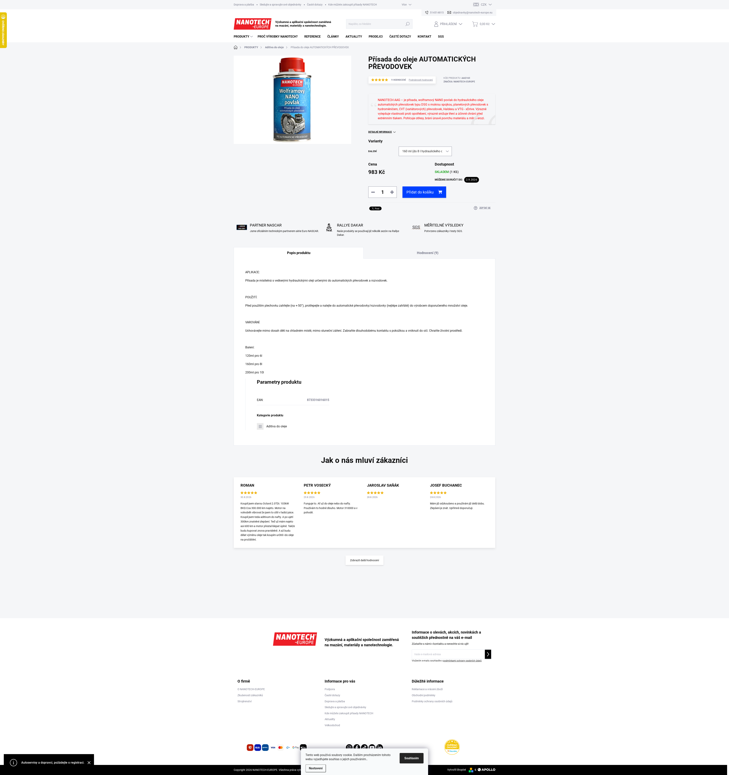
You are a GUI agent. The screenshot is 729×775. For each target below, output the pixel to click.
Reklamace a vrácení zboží (427, 689)
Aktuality (330, 719)
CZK (484, 4)
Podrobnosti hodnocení (421, 80)
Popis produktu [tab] (298, 253)
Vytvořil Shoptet (456, 769)
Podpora (330, 689)
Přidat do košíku (420, 192)
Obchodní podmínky (423, 695)
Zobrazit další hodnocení (364, 560)
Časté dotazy (315, 4)
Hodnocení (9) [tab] (427, 253)
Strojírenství (244, 701)
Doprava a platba (244, 4)
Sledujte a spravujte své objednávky (280, 4)
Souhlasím (411, 758)
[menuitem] (244, 36)
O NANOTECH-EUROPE (251, 689)
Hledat (408, 23)
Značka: (459, 81)
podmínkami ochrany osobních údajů (462, 660)
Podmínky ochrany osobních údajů (432, 701)
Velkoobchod (332, 725)
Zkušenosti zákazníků (250, 695)
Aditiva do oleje (276, 426)
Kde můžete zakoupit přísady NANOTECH (352, 4)
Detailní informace (380, 132)
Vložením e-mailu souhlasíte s (447, 660)
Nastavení (316, 768)
